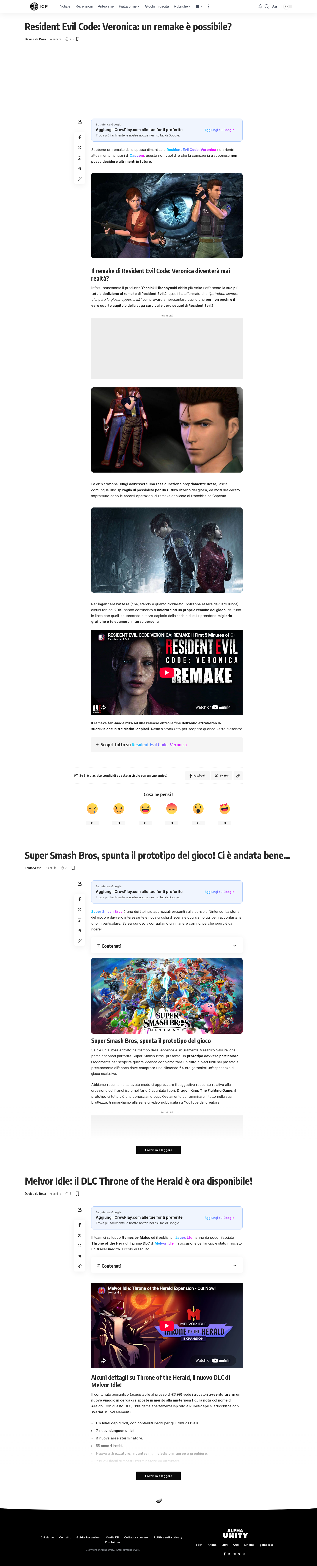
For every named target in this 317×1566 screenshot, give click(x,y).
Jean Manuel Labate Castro (44, 1519)
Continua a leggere (158, 1150)
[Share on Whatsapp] (79, 158)
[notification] (260, 6)
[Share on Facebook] (79, 137)
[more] (209, 6)
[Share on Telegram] (79, 168)
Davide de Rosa (35, 39)
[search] (267, 6)
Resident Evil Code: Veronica (159, 744)
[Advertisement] (158, 86)
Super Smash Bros (106, 911)
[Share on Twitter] (79, 148)
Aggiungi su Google (219, 130)
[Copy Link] (79, 179)
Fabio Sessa (33, 868)
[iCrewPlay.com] (39, 6)
